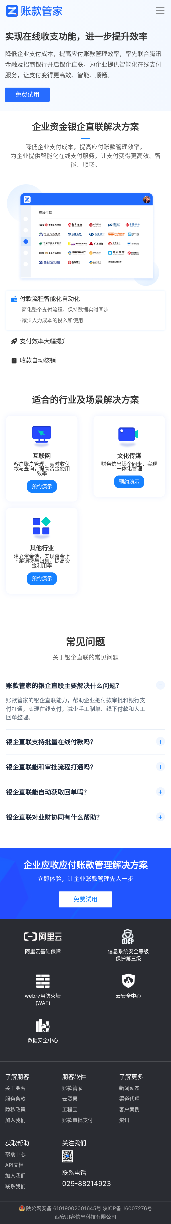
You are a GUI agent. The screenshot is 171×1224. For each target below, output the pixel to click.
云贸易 (69, 1099)
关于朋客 (15, 1088)
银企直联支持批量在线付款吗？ (51, 742)
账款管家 (72, 1088)
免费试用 (27, 94)
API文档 (14, 1165)
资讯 (124, 1120)
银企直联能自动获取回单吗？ (48, 792)
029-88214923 (86, 1183)
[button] (160, 11)
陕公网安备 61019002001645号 (63, 1208)
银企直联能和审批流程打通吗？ (51, 767)
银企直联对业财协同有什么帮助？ (54, 817)
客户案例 (129, 1109)
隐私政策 (15, 1109)
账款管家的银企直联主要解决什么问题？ (64, 686)
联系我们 (15, 1186)
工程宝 (69, 1109)
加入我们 (15, 1120)
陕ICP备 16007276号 (127, 1208)
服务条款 (15, 1099)
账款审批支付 (77, 1120)
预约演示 (42, 486)
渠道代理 (129, 1099)
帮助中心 (15, 1154)
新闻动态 (129, 1088)
